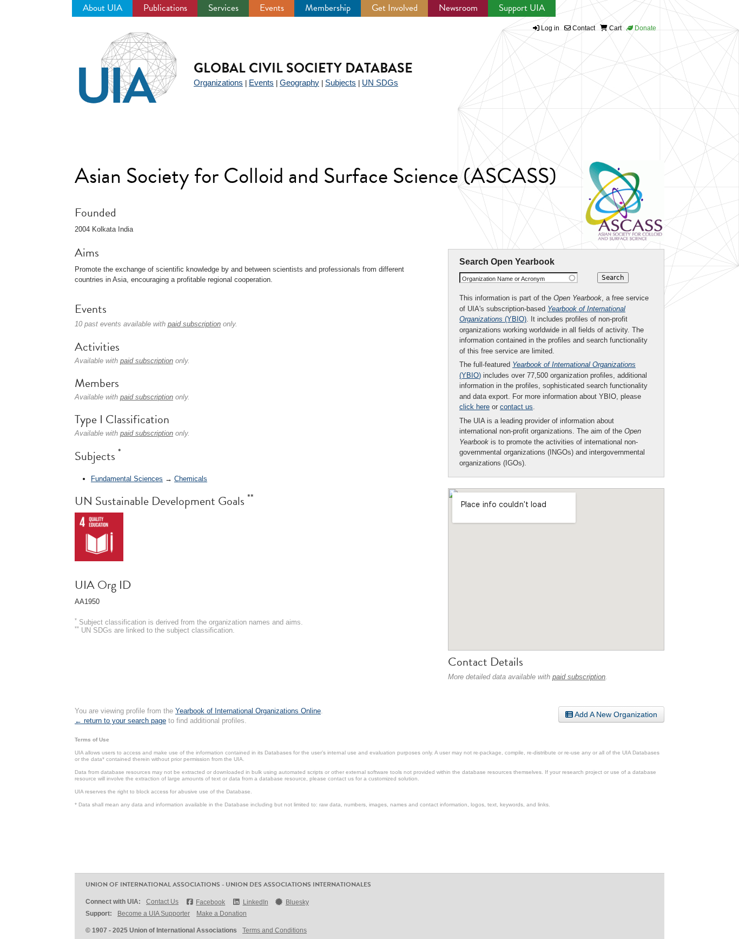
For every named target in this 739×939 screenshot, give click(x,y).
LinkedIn (255, 902)
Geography (299, 82)
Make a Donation (221, 913)
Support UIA (522, 8)
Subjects (340, 82)
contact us (516, 407)
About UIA (102, 8)
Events (272, 8)
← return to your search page (120, 721)
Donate (644, 28)
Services (223, 8)
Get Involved (395, 8)
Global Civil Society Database (303, 68)
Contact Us (162, 901)
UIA (115, 61)
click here (474, 407)
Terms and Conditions (274, 930)
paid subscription (578, 677)
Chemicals (190, 479)
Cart (615, 28)
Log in (550, 28)
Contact (583, 28)
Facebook (210, 902)
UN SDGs (380, 82)
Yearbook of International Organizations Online (248, 711)
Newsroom (458, 8)
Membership (328, 8)
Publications (165, 8)
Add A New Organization (615, 714)
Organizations (218, 82)
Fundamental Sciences (127, 479)
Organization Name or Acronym (503, 278)
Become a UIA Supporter (153, 913)
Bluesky (297, 902)
